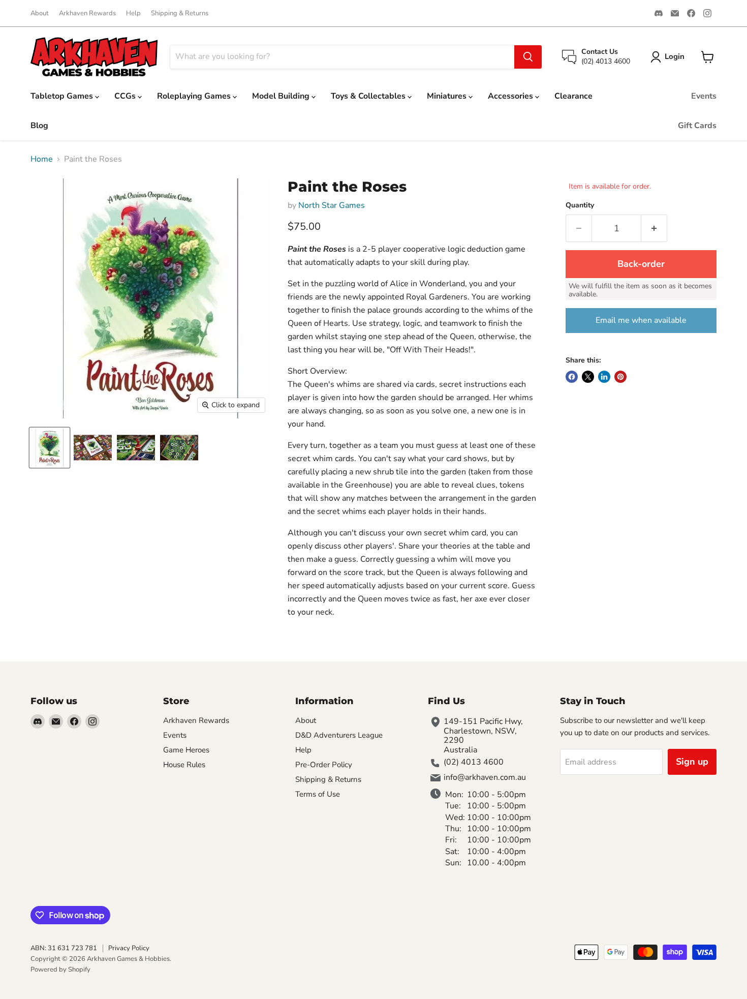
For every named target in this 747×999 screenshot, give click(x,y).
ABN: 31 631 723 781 (63, 948)
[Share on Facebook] (572, 377)
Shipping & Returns (179, 13)
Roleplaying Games (195, 96)
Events (704, 96)
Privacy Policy (128, 948)
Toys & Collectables (369, 96)
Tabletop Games (62, 96)
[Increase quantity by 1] (654, 229)
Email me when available (641, 320)
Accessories (511, 96)
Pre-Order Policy (323, 765)
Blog (39, 125)
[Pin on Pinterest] (620, 377)
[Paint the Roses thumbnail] (49, 448)
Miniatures (448, 96)
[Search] (528, 57)
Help (133, 13)
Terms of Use (317, 794)
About (39, 13)
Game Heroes (186, 750)
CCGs (126, 96)
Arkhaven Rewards (87, 13)
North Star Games (331, 205)
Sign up (692, 761)
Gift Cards (697, 125)
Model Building (282, 96)
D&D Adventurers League (339, 735)
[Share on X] (588, 377)
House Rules (184, 765)
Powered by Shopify (60, 969)
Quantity (580, 205)
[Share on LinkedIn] (604, 377)
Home (41, 159)
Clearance (573, 96)
